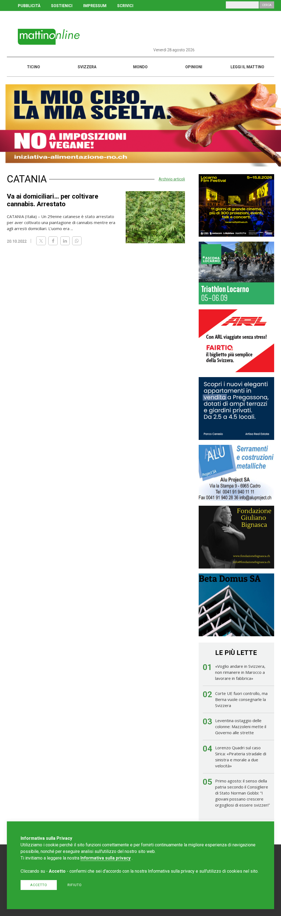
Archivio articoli (172, 179)
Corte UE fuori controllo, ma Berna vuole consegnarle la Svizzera (241, 699)
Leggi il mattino (247, 67)
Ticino (33, 67)
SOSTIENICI (61, 6)
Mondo (140, 67)
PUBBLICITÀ (29, 6)
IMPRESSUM (94, 6)
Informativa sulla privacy (105, 858)
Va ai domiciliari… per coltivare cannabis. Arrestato (52, 200)
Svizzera (87, 67)
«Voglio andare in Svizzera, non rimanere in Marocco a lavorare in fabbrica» (240, 672)
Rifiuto (75, 885)
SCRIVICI (125, 6)
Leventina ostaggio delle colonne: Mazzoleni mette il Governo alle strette (240, 726)
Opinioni (193, 67)
